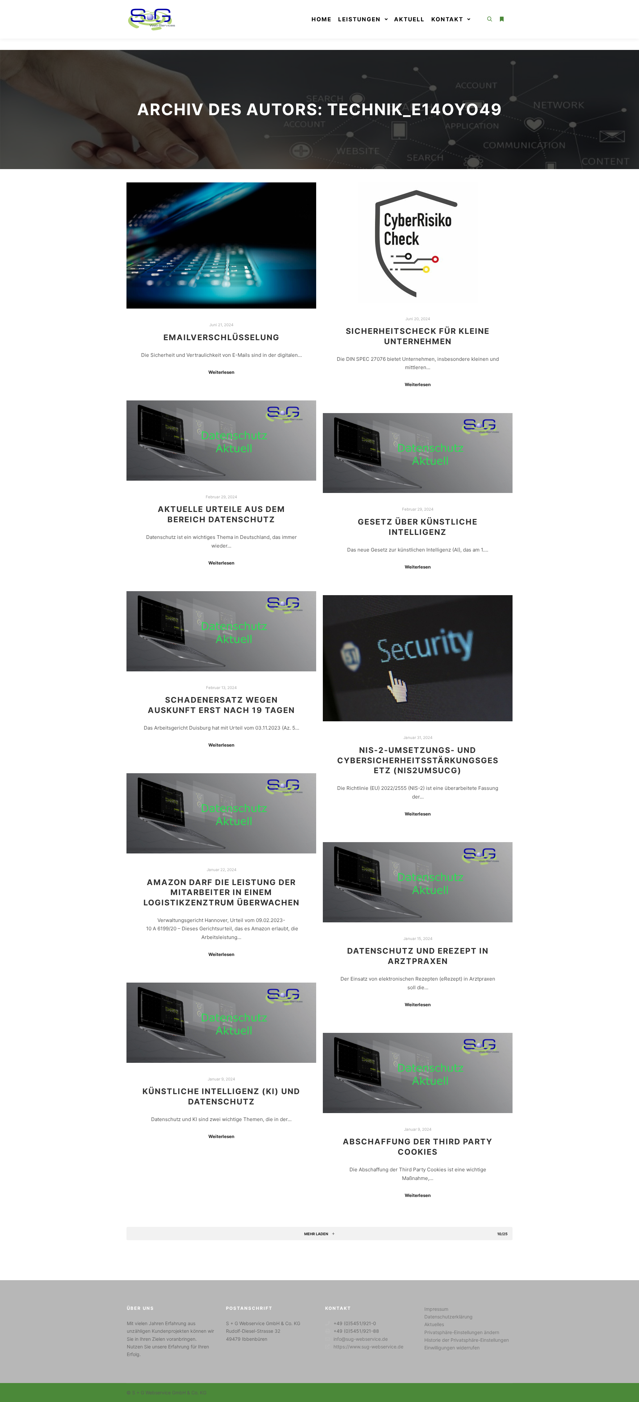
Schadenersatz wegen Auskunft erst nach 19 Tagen (221, 705)
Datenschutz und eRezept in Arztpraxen (418, 956)
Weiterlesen (221, 372)
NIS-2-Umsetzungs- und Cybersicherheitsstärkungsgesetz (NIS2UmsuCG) (418, 760)
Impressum (436, 1309)
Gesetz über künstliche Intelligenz (418, 527)
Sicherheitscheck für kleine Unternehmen (418, 336)
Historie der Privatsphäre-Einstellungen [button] (466, 1340)
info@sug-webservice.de (360, 1339)
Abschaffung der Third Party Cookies (418, 1147)
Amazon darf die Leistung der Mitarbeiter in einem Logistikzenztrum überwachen (221, 892)
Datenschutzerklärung (448, 1316)
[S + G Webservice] (151, 19)
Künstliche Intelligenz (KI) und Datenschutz (221, 1096)
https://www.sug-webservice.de (368, 1346)
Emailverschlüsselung (221, 337)
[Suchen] (490, 19)
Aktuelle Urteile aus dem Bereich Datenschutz (221, 514)
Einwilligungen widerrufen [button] (452, 1347)
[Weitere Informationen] (502, 19)
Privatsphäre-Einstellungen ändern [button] (461, 1332)
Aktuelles (434, 1324)
